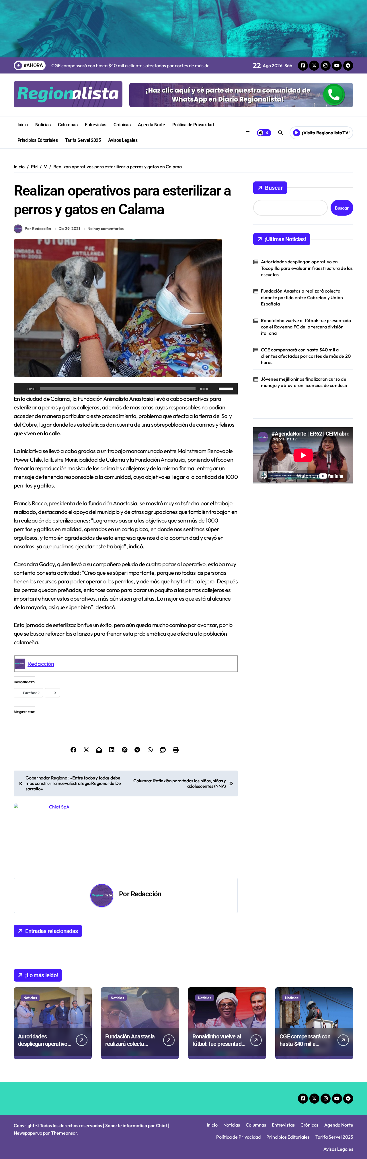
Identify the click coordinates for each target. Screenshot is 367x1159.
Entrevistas (95, 124)
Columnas (67, 124)
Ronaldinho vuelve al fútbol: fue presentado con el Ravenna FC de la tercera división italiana (306, 327)
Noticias (43, 124)
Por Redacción (38, 228)
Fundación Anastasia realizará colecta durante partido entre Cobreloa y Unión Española (302, 297)
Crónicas (122, 124)
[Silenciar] (214, 389)
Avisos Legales (122, 140)
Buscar (274, 187)
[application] (126, 388)
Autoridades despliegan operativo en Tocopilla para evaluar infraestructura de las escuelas (307, 268)
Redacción (41, 663)
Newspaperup (28, 1133)
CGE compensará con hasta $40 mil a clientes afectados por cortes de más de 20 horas (306, 356)
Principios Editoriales (37, 140)
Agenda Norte (151, 124)
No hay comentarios (105, 228)
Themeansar (64, 1133)
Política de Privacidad (193, 124)
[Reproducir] (21, 389)
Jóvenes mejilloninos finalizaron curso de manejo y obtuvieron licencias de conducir (304, 382)
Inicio (22, 124)
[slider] (227, 388)
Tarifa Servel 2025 (83, 140)
